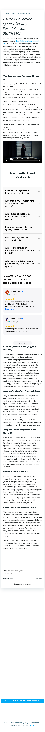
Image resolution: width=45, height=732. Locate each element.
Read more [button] (9, 309)
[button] (22, 192)
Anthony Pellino (10, 13)
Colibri (31, 725)
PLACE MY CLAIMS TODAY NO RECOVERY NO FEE (22, 701)
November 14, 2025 (24, 13)
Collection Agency (17, 571)
